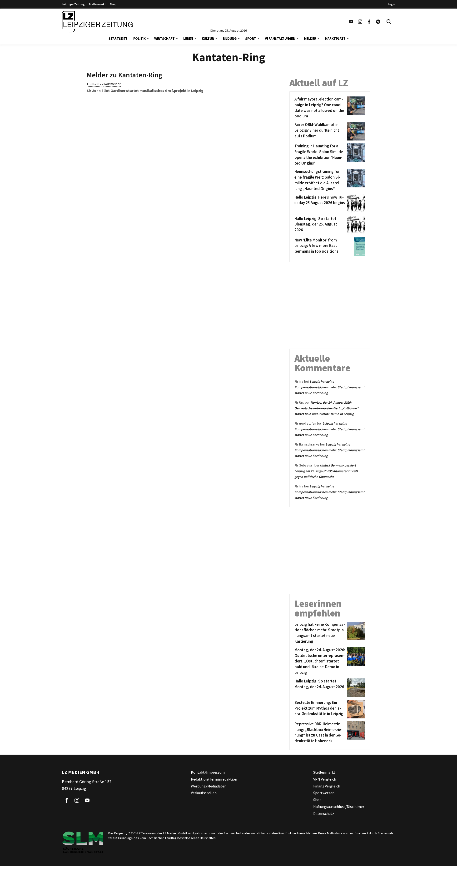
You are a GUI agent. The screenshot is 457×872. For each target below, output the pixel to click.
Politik (139, 38)
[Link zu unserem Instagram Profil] (360, 21)
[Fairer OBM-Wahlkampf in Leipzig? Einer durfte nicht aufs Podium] (355, 131)
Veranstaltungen (280, 38)
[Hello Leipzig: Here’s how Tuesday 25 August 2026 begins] (355, 204)
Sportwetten (323, 792)
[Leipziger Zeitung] (97, 21)
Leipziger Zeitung (73, 4)
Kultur (208, 38)
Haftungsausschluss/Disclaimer (338, 806)
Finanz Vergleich (326, 786)
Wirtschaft (164, 38)
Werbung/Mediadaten (208, 786)
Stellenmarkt (97, 4)
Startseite (118, 38)
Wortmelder (112, 84)
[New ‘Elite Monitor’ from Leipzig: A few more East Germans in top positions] (355, 246)
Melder (310, 38)
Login (391, 4)
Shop (113, 4)
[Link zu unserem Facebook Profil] (369, 21)
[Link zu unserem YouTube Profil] (351, 21)
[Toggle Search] (389, 21)
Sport (250, 38)
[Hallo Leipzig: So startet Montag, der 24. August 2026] (355, 687)
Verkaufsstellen (204, 792)
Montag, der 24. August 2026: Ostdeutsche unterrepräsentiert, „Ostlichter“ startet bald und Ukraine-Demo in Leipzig (326, 408)
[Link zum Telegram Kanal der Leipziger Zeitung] (378, 21)
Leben (188, 38)
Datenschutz (323, 813)
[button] (148, 38)
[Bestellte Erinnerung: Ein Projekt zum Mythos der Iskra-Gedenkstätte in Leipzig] (355, 709)
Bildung (230, 38)
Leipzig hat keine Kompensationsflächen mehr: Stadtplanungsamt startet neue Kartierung (329, 387)
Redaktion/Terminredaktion (214, 779)
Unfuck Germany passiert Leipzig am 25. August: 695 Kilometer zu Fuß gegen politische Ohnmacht (326, 471)
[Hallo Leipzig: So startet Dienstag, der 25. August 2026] (355, 225)
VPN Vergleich (324, 779)
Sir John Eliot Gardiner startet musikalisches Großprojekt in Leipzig (145, 90)
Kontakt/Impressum (208, 772)
